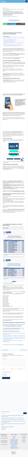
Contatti (14, 438)
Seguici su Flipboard (14, 443)
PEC (12, 200)
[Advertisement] (15, 29)
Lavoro (24, 439)
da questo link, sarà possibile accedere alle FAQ (12, 328)
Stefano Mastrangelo (20, 344)
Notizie (14, 437)
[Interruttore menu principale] (26, 1)
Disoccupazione (23, 437)
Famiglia (24, 436)
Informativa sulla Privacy (14, 447)
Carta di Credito (17, 190)
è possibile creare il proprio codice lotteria (18, 93)
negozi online (13, 132)
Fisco (24, 438)
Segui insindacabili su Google (14, 20)
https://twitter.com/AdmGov (7, 320)
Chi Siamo (14, 436)
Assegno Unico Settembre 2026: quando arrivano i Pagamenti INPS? (14, 335)
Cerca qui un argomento (5, 411)
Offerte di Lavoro (14, 446)
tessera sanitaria (5, 115)
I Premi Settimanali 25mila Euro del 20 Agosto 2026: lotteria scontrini (12, 419)
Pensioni (24, 440)
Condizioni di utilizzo (14, 441)
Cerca (25, 413)
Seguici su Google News (14, 442)
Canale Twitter (8, 199)
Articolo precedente (4, 350)
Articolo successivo (23, 350)
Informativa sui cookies (14, 448)
